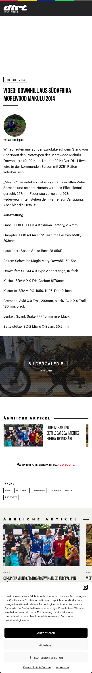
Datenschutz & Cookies (37, 667)
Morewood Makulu (62, 490)
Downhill (22, 490)
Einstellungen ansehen (46, 657)
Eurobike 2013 (15, 79)
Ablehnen (46, 645)
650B (7, 490)
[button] (85, 587)
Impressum (62, 667)
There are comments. (48, 465)
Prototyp (11, 497)
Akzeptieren (46, 632)
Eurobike (39, 490)
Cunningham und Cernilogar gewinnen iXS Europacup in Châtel (43, 435)
